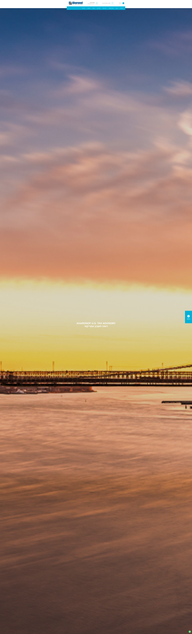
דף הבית (121, 8)
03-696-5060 (92, 2)
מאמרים (88, 8)
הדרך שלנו (104, 8)
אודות (117, 8)
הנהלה (94, 8)
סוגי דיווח (98, 8)
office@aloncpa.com (91, 3)
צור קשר (83, 8)
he (123, 3)
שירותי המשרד (111, 8)
